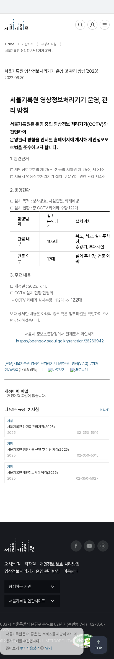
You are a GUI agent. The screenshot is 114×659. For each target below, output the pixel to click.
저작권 (30, 564)
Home (9, 44)
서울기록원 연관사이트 (27, 600)
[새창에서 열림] (52, 369)
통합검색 (80, 25)
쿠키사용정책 (29, 648)
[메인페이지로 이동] (16, 24)
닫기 (48, 648)
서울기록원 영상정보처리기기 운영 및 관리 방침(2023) (42, 51)
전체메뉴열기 (105, 25)
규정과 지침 (48, 44)
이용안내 (71, 571)
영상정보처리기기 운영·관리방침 (31, 571)
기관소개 (27, 44)
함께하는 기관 (20, 586)
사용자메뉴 (92, 25)
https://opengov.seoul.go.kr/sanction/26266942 (60, 341)
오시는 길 (12, 564)
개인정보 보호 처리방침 (59, 564)
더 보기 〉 (105, 410)
